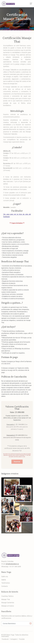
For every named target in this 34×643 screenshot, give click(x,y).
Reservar (17, 462)
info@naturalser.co (12, 564)
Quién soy (4, 576)
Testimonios (5, 583)
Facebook (5, 639)
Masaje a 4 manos (7, 606)
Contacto (4, 586)
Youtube (22, 639)
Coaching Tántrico (7, 596)
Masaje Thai (5, 599)
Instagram (13, 639)
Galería (3, 580)
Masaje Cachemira (7, 602)
